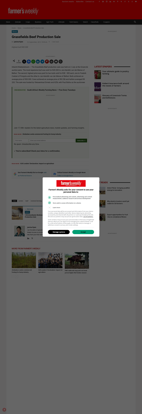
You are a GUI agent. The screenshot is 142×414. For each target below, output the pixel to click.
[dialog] (71, 207)
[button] (71, 207)
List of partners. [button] (88, 217)
